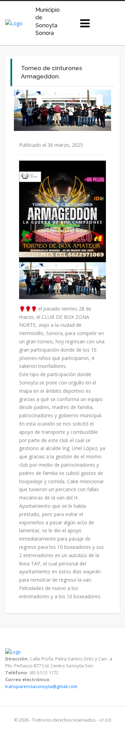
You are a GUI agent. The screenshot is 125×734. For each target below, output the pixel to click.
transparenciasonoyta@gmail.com (41, 686)
